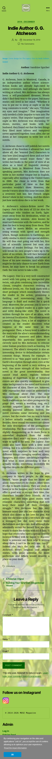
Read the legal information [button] (15, 748)
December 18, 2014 (31, 40)
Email (6, 651)
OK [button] (12, 754)
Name (6, 639)
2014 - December (26, 22)
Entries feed (9, 734)
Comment (8, 615)
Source (5, 62)
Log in (6, 731)
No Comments (27, 44)
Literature (10, 566)
